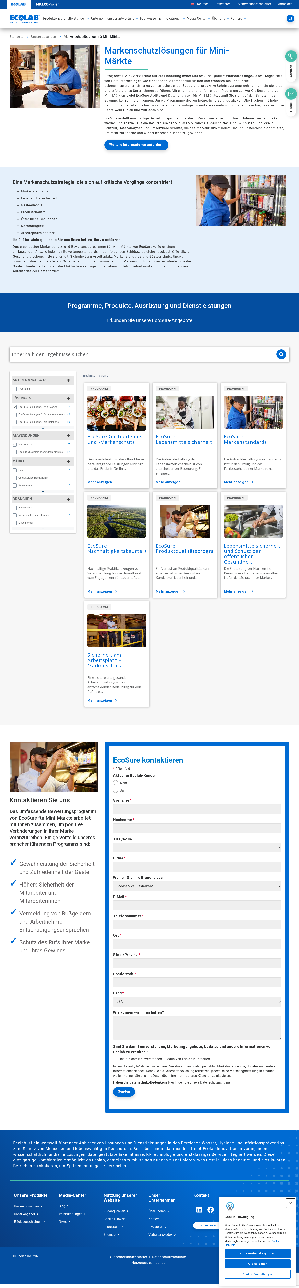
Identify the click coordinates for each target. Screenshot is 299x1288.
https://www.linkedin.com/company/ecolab (199, 1210)
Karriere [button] (236, 18)
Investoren (223, 4)
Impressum (112, 1227)
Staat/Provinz (125, 954)
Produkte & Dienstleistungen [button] (64, 18)
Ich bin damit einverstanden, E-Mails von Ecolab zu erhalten (165, 1059)
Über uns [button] (218, 18)
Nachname (122, 820)
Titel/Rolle (122, 839)
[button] (88, 18)
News (63, 1221)
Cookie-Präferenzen (210, 1225)
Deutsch (203, 4)
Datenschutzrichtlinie (215, 1082)
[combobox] (141, 354)
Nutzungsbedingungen (149, 1263)
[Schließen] (290, 1203)
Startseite (16, 37)
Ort (116, 935)
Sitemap (110, 1235)
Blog (62, 1206)
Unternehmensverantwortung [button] (113, 18)
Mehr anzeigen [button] (99, 482)
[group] (43, 389)
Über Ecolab (157, 1211)
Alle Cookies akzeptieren (257, 1253)
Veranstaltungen (70, 1214)
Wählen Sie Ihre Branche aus (138, 877)
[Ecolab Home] (24, 20)
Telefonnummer (127, 916)
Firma (118, 858)
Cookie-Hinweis (114, 1219)
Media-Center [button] (197, 18)
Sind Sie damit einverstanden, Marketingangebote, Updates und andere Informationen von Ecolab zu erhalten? (193, 1049)
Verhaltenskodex (160, 1235)
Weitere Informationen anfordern (136, 145)
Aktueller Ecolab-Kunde (134, 775)
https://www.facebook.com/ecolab (211, 1210)
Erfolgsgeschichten (27, 1222)
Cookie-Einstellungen (257, 1274)
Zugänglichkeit (114, 1211)
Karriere (153, 1219)
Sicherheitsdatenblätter (254, 4)
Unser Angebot (24, 1214)
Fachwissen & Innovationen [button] (160, 18)
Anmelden (285, 4)
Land (117, 993)
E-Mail (118, 897)
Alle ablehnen (257, 1263)
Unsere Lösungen (43, 37)
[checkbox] (15, 389)
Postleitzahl (123, 974)
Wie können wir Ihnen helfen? (138, 1012)
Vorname (121, 800)
